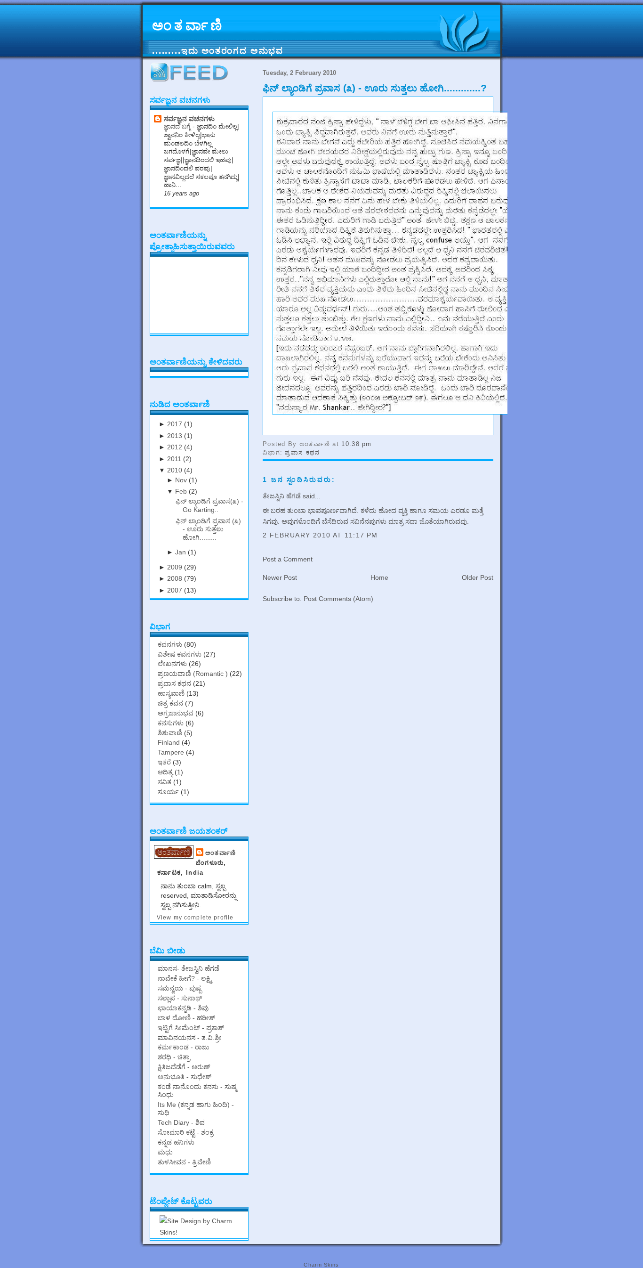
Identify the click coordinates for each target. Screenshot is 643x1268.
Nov (181, 480)
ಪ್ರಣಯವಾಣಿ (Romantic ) (193, 673)
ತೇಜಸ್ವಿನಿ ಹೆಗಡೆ (282, 496)
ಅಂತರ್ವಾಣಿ (188, 25)
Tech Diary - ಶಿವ (181, 1122)
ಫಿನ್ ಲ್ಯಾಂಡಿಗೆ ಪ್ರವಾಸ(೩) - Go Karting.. (209, 505)
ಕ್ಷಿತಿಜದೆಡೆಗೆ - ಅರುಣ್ (184, 1067)
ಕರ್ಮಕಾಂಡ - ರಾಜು (183, 1047)
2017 (174, 424)
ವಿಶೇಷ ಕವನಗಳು (179, 654)
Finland (169, 742)
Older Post (477, 577)
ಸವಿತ (164, 782)
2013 (174, 435)
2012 (174, 447)
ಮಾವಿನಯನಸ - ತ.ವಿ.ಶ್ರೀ (190, 1037)
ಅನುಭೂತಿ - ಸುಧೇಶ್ (184, 1077)
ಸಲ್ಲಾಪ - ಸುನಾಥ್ (180, 998)
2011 (174, 459)
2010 (174, 470)
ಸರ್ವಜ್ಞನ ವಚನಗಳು (189, 118)
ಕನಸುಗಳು (171, 723)
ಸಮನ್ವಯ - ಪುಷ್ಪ (179, 988)
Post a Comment (288, 559)
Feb (181, 491)
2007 (174, 590)
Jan (180, 552)
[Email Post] (375, 443)
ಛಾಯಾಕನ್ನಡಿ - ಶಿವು (183, 1008)
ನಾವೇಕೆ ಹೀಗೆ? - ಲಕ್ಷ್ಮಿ (184, 978)
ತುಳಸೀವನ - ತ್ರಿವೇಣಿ (184, 1162)
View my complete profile (195, 917)
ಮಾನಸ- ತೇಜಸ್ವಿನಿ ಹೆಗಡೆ (188, 968)
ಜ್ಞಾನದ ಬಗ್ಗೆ (178, 126)
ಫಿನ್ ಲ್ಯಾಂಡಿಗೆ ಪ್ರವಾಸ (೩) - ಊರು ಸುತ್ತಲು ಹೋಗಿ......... (208, 529)
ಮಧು (165, 1152)
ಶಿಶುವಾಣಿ (170, 733)
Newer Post (280, 577)
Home (379, 577)
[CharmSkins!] (202, 1232)
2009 (174, 567)
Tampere (171, 752)
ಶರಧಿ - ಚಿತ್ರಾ (174, 1057)
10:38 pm (356, 443)
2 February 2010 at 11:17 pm (320, 535)
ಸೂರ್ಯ (168, 792)
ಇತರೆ (164, 762)
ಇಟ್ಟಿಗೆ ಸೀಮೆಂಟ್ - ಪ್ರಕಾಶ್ (191, 1028)
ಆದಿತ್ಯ (165, 772)
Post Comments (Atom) (338, 598)
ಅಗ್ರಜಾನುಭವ (175, 713)
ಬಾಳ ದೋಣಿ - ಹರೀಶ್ (186, 1018)
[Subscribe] (191, 80)
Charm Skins (321, 1265)
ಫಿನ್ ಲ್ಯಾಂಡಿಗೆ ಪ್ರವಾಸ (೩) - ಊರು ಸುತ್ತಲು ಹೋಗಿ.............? (375, 87)
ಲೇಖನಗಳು (172, 663)
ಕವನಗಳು (170, 644)
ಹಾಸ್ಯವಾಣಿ (171, 693)
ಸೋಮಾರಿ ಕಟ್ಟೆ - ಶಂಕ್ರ (185, 1132)
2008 (174, 578)
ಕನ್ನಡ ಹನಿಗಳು (176, 1142)
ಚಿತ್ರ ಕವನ (170, 703)
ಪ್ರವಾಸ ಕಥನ (302, 452)
